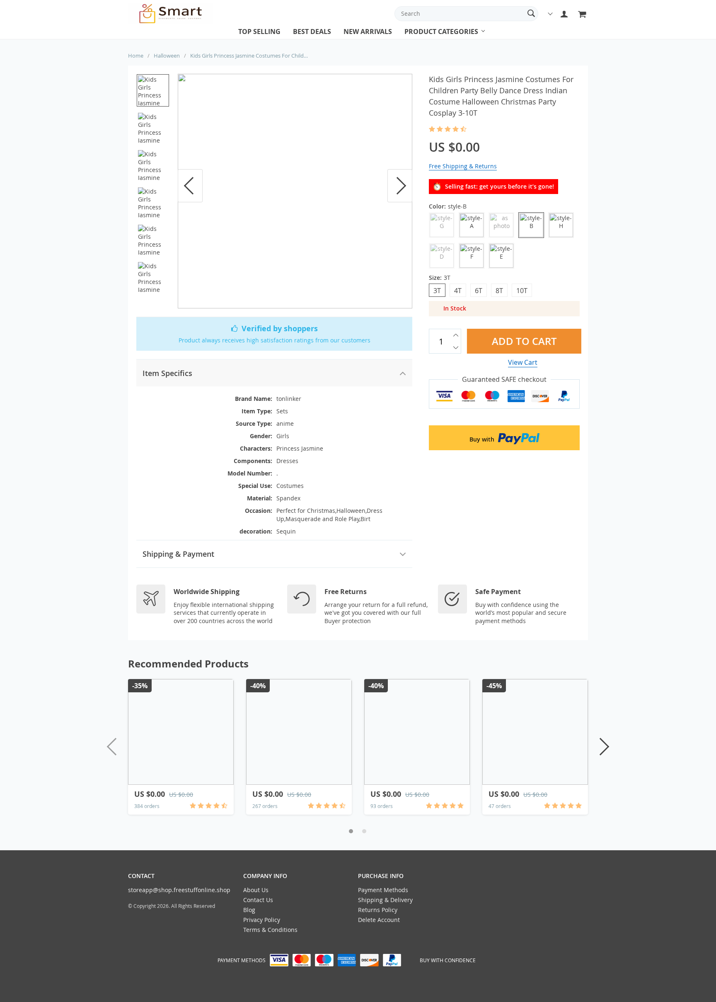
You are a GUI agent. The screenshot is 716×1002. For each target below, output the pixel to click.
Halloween (167, 55)
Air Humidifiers (428, 39)
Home (135, 55)
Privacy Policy (261, 920)
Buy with (482, 439)
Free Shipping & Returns (463, 166)
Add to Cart (522, 341)
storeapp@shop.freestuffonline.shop (179, 890)
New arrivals (367, 31)
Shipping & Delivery (385, 900)
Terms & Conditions (270, 930)
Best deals (312, 31)
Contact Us (258, 900)
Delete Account (379, 920)
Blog (249, 910)
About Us (255, 890)
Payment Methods (383, 890)
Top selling (259, 31)
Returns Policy (377, 910)
